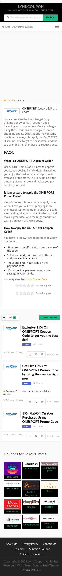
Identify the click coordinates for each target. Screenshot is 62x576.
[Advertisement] (31, 64)
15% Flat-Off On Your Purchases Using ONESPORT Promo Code (40, 417)
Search (50, 18)
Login (30, 27)
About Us (11, 543)
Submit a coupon (49, 318)
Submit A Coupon (39, 549)
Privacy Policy (30, 543)
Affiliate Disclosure (31, 554)
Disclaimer (18, 549)
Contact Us (49, 543)
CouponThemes (33, 570)
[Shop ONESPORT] (12, 111)
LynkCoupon (31, 7)
